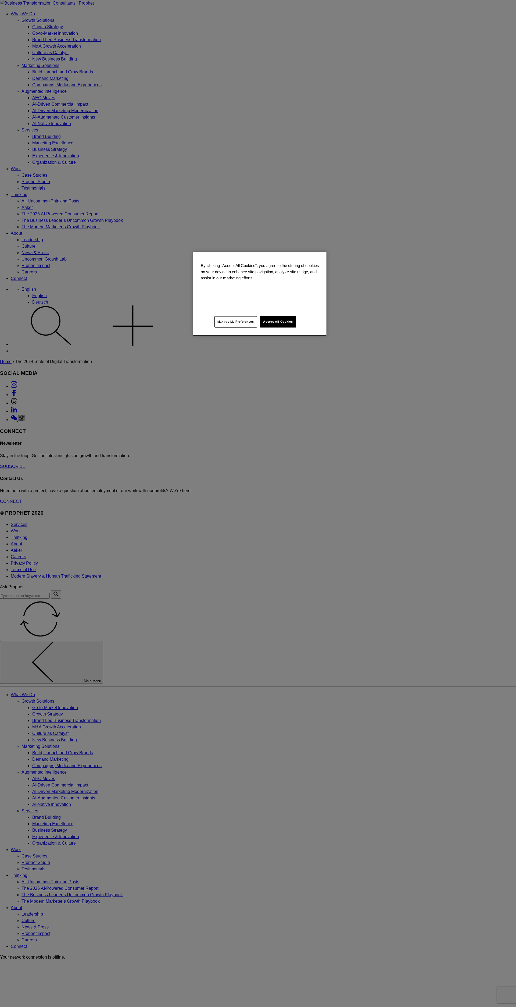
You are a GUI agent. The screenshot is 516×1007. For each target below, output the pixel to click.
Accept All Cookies (278, 321)
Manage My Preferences (235, 321)
